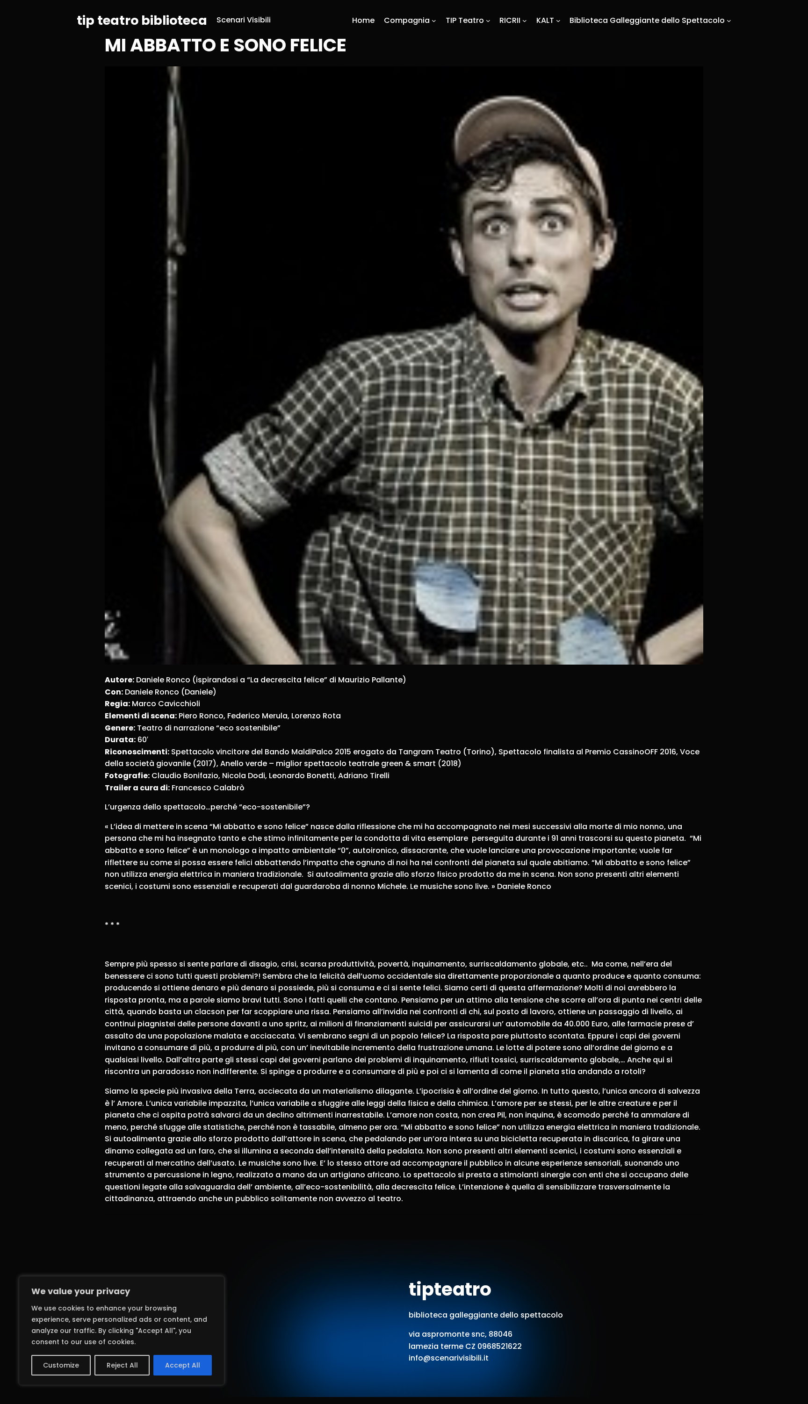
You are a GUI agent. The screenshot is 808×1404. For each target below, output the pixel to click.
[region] (121, 1330)
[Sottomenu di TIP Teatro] (488, 20)
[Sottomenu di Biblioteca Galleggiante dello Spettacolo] (729, 20)
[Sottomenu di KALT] (558, 20)
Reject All (122, 1365)
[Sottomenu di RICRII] (524, 20)
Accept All (182, 1365)
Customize (61, 1365)
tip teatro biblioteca (142, 20)
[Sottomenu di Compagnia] (434, 20)
